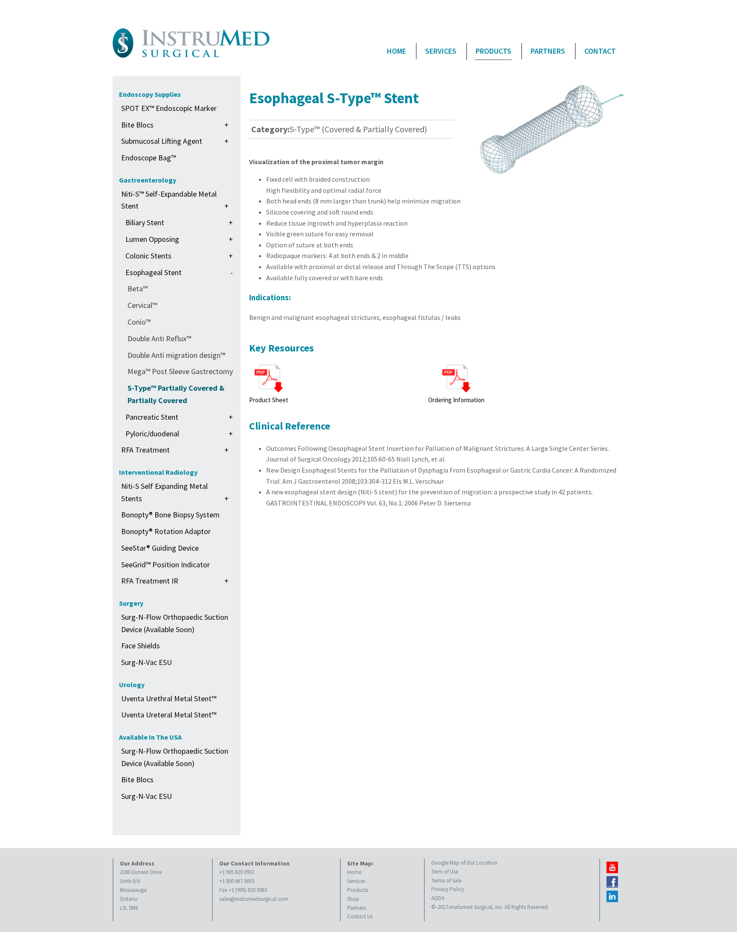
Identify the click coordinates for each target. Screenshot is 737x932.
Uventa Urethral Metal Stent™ (168, 698)
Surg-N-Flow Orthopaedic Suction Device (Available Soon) (174, 623)
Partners (548, 51)
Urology (132, 684)
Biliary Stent (179, 222)
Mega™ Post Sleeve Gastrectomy (180, 371)
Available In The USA (150, 737)
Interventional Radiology (158, 472)
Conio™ (139, 322)
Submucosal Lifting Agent (175, 141)
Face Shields (140, 645)
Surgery (131, 603)
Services (440, 51)
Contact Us (360, 916)
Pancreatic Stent (179, 417)
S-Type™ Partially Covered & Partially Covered (176, 394)
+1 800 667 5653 (236, 881)
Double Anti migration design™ (176, 355)
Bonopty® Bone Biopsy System (170, 515)
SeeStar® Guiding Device (160, 548)
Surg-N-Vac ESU (146, 662)
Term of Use (444, 871)
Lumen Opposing (179, 239)
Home (396, 51)
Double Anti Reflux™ (159, 338)
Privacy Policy (447, 889)
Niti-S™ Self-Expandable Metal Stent (175, 200)
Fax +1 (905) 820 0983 (243, 890)
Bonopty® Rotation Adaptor (166, 531)
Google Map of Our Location (464, 862)
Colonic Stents (179, 256)
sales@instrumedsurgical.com (253, 899)
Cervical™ (142, 305)
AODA (437, 898)
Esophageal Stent (179, 272)
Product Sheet (268, 400)
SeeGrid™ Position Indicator (165, 564)
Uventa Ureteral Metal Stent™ (168, 715)
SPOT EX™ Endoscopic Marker (169, 108)
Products (493, 51)
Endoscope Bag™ (148, 158)
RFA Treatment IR (175, 581)
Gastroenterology (147, 180)
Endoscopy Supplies (150, 94)
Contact (600, 51)
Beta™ (138, 288)
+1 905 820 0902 (236, 872)
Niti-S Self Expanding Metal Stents (175, 492)
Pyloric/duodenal (179, 433)
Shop (353, 899)
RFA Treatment (175, 450)
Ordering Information (456, 400)
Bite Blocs (175, 125)
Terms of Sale (446, 880)
